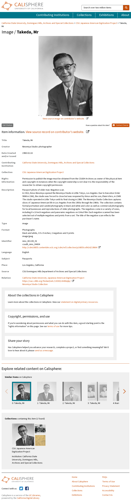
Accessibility (108, 490)
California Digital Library (28, 498)
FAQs (104, 477)
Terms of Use (108, 482)
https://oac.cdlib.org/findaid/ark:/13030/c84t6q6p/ (46, 281)
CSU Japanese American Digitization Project (96, 23)
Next (124, 391)
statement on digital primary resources (79, 302)
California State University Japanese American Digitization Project (53, 278)
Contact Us (107, 495)
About (125, 15)
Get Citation (7, 125)
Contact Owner (122, 125)
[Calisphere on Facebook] (27, 489)
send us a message (44, 350)
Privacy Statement (111, 486)
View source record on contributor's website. (55, 132)
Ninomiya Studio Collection (35, 284)
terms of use (53, 326)
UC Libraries (34, 495)
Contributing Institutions (52, 15)
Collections (84, 15)
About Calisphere (80, 482)
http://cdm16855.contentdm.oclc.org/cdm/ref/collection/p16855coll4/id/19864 (59, 247)
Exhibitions (106, 15)
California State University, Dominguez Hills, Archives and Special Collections (38, 23)
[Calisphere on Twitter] (21, 489)
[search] (126, 7)
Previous (6, 391)
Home (74, 477)
